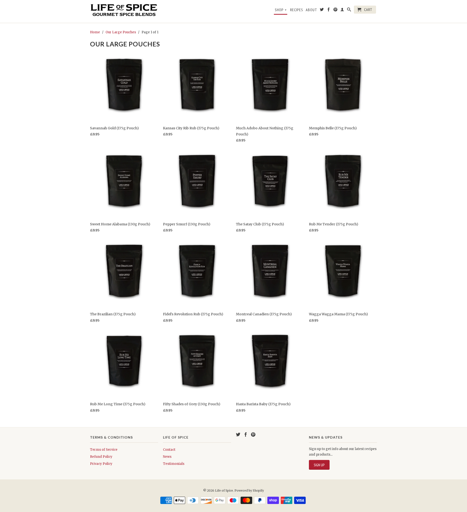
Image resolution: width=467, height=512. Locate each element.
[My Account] (342, 10)
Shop (281, 9)
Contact (169, 450)
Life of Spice (224, 490)
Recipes (296, 10)
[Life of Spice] (124, 11)
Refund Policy (101, 457)
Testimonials (173, 464)
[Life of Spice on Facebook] (329, 10)
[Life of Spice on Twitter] (322, 10)
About (311, 10)
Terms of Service (103, 450)
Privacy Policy (101, 464)
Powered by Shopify (249, 490)
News (167, 457)
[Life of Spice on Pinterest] (335, 10)
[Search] (349, 10)
